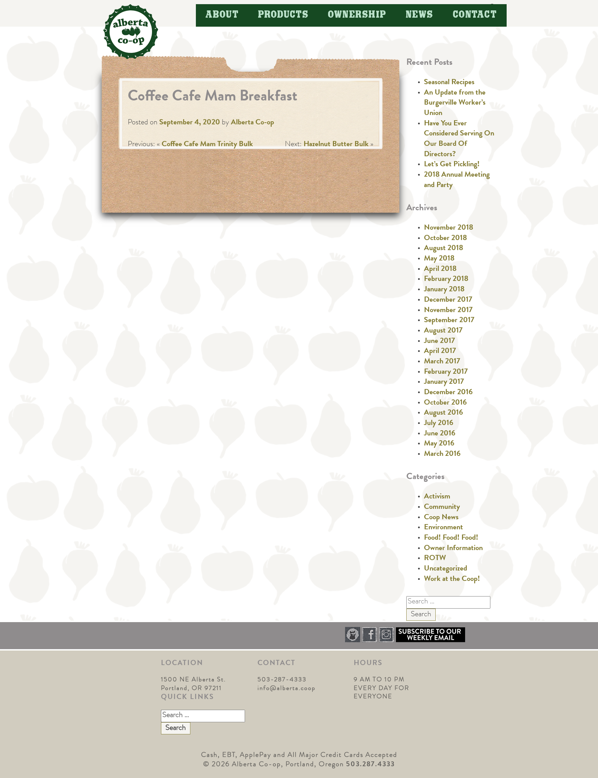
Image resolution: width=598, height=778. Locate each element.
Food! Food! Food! (451, 538)
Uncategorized (445, 569)
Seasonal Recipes (449, 83)
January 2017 (444, 382)
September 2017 (449, 321)
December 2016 (448, 393)
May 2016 (439, 444)
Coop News (441, 518)
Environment (443, 528)
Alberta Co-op (252, 123)
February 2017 (446, 372)
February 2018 (446, 279)
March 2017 (442, 362)
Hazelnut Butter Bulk (336, 145)
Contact (475, 15)
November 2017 (448, 311)
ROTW (435, 559)
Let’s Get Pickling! (452, 165)
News (420, 15)
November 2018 (448, 228)
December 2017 (448, 300)
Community (442, 507)
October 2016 (445, 403)
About (222, 15)
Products (283, 15)
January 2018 (444, 290)
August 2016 (443, 413)
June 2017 (439, 341)
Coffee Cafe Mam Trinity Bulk (207, 145)
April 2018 (440, 269)
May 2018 (439, 259)
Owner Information (453, 548)
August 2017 (443, 331)
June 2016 (439, 434)
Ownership (357, 15)
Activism (437, 497)
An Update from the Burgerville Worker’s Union (455, 103)
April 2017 (440, 351)
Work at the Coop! (452, 579)
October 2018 (445, 238)
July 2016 (438, 423)
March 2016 (442, 454)
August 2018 (443, 249)
